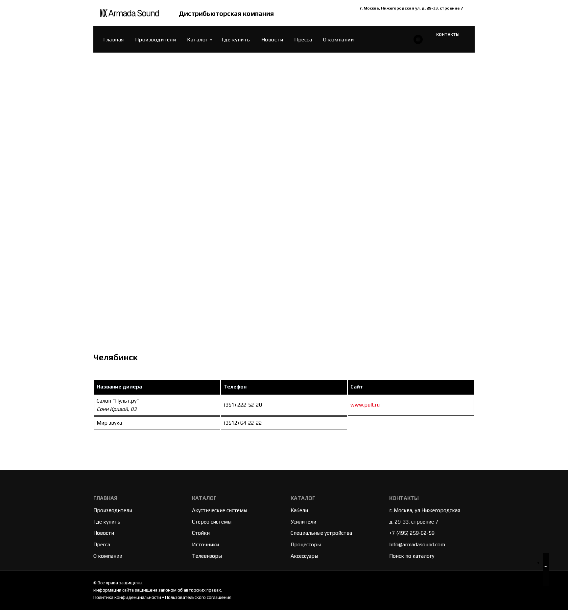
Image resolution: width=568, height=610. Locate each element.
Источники (205, 544)
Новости (272, 39)
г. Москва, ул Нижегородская (424, 510)
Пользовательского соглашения (198, 597)
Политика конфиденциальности (127, 597)
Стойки (201, 533)
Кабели (299, 510)
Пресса (303, 39)
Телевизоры (207, 556)
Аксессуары (304, 556)
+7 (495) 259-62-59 (412, 533)
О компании (338, 39)
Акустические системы (219, 510)
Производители (155, 39)
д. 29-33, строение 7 (413, 522)
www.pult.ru (365, 405)
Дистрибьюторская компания (226, 13)
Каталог (197, 39)
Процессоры (306, 544)
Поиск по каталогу (411, 556)
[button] (546, 569)
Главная (113, 39)
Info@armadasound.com (417, 544)
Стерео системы (211, 522)
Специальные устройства (321, 533)
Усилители (303, 522)
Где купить (236, 39)
